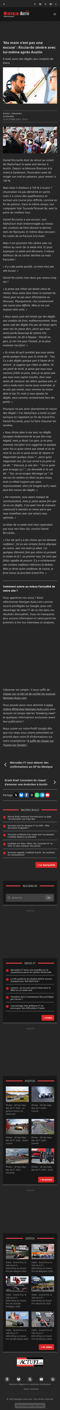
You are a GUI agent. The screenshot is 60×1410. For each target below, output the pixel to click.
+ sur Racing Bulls (46, 865)
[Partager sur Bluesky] (21, 795)
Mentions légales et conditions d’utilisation (30, 1384)
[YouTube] (50, 4)
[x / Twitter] (45, 4)
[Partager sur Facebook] (26, 795)
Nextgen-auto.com (23, 1399)
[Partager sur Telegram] (42, 795)
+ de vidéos (46, 1347)
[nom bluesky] (40, 4)
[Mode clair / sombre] (4, 4)
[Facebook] (35, 4)
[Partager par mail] (47, 795)
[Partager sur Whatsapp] (37, 795)
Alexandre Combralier (12, 115)
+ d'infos (48, 1017)
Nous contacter (31, 1389)
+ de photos (46, 1179)
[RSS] (56, 4)
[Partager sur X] (16, 795)
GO (48, 897)
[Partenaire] (30, 1362)
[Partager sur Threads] (31, 795)
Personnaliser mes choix (30, 1405)
